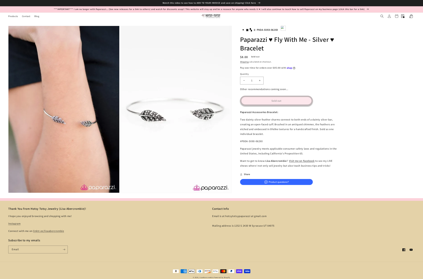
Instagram (14, 223)
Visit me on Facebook (301, 161)
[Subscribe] (64, 249)
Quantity (244, 74)
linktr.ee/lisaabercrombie (48, 231)
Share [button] (247, 174)
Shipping (244, 61)
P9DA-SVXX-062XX (267, 30)
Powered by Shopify (222, 277)
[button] (382, 16)
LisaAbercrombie (206, 277)
